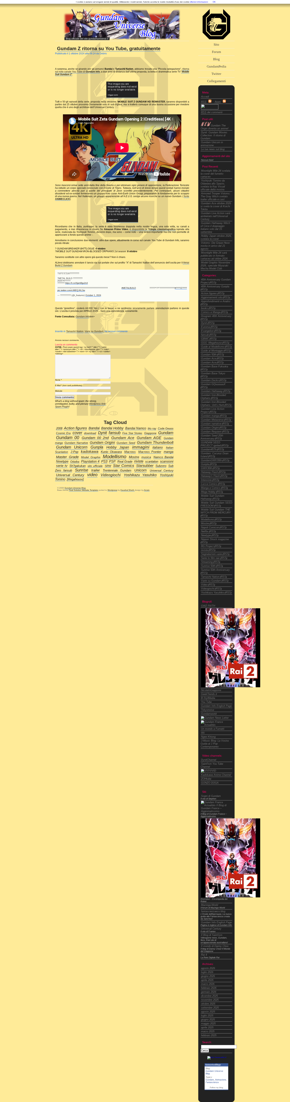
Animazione (220, 1079)
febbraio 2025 (208, 1035)
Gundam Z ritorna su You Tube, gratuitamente (108, 48)
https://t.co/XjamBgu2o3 (76, 283)
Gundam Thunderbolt (155, 442)
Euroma (205, 326)
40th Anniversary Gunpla (215, 286)
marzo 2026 (207, 984)
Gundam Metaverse (212, 419)
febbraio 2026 (208, 987)
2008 (59, 428)
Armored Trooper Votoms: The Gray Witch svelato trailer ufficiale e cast (215, 196)
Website (58, 391)
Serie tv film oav (210, 558)
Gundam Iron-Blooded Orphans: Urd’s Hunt (213, 403)
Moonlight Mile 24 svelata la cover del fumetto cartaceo (215, 173)
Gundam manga (210, 415)
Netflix (204, 531)
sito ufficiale (95, 465)
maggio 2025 (208, 1023)
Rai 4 (204, 954)
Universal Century (211, 928)
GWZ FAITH (208, 605)
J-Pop (74, 451)
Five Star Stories (132, 433)
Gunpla (205, 464)
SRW (108, 465)
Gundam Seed (126, 442)
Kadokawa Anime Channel (216, 774)
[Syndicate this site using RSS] (209, 101)
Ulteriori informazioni (199, 2)
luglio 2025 (207, 1015)
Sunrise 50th (208, 565)
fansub (205, 334)
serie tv (61, 466)
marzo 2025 (207, 1031)
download (90, 433)
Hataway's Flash (210, 476)
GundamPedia (216, 66)
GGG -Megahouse (211, 342)
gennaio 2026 (208, 991)
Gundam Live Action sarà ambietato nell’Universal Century (215, 216)
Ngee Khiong (208, 736)
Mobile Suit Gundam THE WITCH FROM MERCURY (216, 511)
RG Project (207, 546)
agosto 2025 (208, 1011)
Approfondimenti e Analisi (215, 301)
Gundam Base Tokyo (213, 373)
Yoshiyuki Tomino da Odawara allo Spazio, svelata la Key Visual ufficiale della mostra (213, 185)
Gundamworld (209, 713)
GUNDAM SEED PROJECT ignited (211, 444)
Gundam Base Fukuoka (214, 366)
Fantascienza (212, 1082)
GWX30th (206, 468)
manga (168, 451)
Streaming (207, 561)
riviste (204, 550)
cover (77, 432)
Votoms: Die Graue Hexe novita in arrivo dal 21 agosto (215, 245)
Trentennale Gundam (117, 470)
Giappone (150, 433)
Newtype (206, 535)
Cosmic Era (63, 433)
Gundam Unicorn (71, 447)
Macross (130, 451)
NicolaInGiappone (211, 690)
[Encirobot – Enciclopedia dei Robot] (230, 686)
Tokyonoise (207, 709)
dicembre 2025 (209, 995)
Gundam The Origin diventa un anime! (214, 127)
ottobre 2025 (208, 1003)
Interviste (206, 480)
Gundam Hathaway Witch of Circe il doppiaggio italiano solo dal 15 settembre (215, 227)
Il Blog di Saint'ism (211, 935)
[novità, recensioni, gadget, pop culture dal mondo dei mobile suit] (215, 717)
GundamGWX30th (211, 460)
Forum (216, 52)
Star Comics (123, 466)
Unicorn (140, 470)
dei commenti (212, 112)
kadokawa (89, 451)
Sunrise (81, 470)
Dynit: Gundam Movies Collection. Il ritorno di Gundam (214, 135)
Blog (216, 59)
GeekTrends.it (209, 694)
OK (214, 2)
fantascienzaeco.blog (213, 911)
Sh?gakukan (77, 465)
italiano (157, 447)
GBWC (205, 338)
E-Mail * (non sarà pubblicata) (68, 385)
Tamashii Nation (74, 331)
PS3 (104, 461)
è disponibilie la (153, 229)
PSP (112, 461)
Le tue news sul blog (213, 149)
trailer (95, 470)
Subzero (160, 465)
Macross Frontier (149, 451)
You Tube (206, 702)
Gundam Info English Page (216, 705)
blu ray (152, 428)
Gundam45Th (208, 449)
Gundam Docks (210, 380)
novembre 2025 (210, 999)
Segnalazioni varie (211, 554)
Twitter (216, 74)
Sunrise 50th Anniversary (215, 569)
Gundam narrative (211, 423)
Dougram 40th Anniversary (216, 316)
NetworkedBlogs (213, 1064)
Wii (203, 732)
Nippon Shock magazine (215, 539)
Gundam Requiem (211, 431)
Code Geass (165, 428)
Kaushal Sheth (128, 490)
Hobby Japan (117, 447)
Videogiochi (207, 588)
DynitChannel (208, 759)
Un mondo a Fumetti (212, 728)
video (92, 474)
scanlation (151, 461)
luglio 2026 (207, 972)
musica (146, 457)
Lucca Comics (209, 483)
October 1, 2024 (93, 295)
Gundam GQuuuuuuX (213, 384)
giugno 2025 (208, 1019)
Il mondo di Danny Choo (214, 946)
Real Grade (124, 461)
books (204, 308)
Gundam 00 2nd (95, 438)
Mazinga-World (209, 905)
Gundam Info (82, 316)
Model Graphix (90, 457)
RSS (212, 282)
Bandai (94, 428)
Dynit (204, 323)
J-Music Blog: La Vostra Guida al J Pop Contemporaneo (215, 743)
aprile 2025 (207, 1027)
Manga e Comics (210, 487)
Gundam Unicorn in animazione (212, 144)
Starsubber (144, 466)
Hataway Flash (209, 472)
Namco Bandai (163, 457)
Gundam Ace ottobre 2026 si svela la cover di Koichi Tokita (216, 206)
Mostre (205, 523)
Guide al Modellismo (212, 346)
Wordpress (112, 490)
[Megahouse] (75, 479)
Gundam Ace (208, 358)
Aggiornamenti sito (211, 297)
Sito (216, 44)
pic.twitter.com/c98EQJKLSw (71, 290)
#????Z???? (181, 288)
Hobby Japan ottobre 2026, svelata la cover (216, 237)
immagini (140, 447)
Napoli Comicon (210, 527)
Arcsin (147, 490)
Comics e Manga (210, 312)
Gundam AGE (149, 438)
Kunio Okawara (111, 451)
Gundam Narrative (76, 442)
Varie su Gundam (94, 331)
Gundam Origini (210, 427)
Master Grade (67, 457)
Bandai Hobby (112, 428)
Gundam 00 (67, 437)
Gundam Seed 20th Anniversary (212, 437)
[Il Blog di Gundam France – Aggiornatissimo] (217, 724)
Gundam (210, 1079)
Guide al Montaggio (212, 350)
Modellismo (207, 519)
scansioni (166, 461)
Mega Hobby (208, 491)
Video (204, 584)
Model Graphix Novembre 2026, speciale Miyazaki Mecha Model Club (215, 265)
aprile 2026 (207, 980)
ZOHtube (206, 778)
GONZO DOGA (210, 782)
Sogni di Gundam (211, 796)
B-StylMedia (208, 698)
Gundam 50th (208, 354)
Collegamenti (216, 81)
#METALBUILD (129, 288)
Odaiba (74, 461)
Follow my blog (216, 1087)
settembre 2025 (210, 1007)
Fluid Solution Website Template (83, 490)
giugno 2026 (208, 976)
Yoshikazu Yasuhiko (212, 592)
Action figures (209, 293)
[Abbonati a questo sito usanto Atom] (224, 101)
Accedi (205, 96)
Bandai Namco (135, 428)
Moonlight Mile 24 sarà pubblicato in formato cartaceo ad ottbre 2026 (214, 255)
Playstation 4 (90, 461)
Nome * (58, 380)
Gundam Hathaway (212, 391)
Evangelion (207, 330)
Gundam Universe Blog (75, 488)
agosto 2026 (208, 968)
